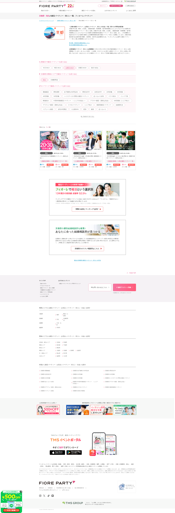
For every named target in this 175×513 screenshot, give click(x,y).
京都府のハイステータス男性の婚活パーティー (117, 378)
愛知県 (58, 347)
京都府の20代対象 (77, 374)
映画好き (46, 100)
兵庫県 (72, 350)
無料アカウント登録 (123, 287)
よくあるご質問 (131, 10)
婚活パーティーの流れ (88, 10)
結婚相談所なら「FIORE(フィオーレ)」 (112, 1)
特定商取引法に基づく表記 (64, 488)
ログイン (103, 5)
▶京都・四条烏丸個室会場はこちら (79, 43)
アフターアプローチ (45, 285)
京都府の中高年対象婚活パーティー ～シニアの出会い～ (85, 382)
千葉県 (65, 345)
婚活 (92, 109)
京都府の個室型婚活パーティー (113, 387)
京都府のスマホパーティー (80, 387)
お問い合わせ (130, 5)
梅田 (58, 314)
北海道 (58, 342)
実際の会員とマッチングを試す (87, 209)
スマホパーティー (74, 105)
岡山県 (58, 353)
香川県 (65, 353)
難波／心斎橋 (65, 314)
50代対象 (56, 96)
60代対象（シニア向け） (122, 100)
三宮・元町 (59, 324)
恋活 (84, 109)
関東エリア (42, 345)
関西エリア (42, 350)
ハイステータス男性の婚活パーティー (76, 96)
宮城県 (65, 342)
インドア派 (124, 96)
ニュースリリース (44, 294)
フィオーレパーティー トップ (46, 20)
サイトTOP (42, 280)
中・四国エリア (43, 353)
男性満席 (56, 92)
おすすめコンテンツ (111, 10)
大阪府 (58, 350)
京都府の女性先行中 (46, 374)
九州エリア (42, 356)
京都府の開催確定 (45, 370)
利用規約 (50, 488)
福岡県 (58, 356)
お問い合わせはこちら (99, 287)
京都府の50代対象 (77, 378)
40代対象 (46, 96)
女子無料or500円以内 (71, 92)
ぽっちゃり (102, 109)
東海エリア (42, 347)
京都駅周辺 (54, 80)
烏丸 (44, 80)
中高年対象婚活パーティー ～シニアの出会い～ (70, 100)
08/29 (70, 68)
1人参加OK (75, 109)
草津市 (58, 327)
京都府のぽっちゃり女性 (47, 381)
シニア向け (88, 105)
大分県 (65, 356)
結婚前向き (119, 105)
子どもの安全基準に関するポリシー (48, 490)
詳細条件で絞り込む (88, 116)
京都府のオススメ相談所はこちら (87, 248)
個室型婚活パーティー (104, 105)
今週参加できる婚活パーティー (48, 290)
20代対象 (109, 92)
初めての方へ (45, 10)
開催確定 (46, 92)
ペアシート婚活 (48, 109)
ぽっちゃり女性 (99, 96)
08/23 (46, 68)
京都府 (65, 350)
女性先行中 (98, 92)
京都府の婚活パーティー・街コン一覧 (66, 20)
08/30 (82, 68)
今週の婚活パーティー (65, 10)
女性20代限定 (62, 109)
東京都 (58, 345)
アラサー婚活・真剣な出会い (99, 100)
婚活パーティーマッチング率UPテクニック (70, 283)
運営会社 (41, 488)
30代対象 (120, 92)
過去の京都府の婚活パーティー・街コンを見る (87, 260)
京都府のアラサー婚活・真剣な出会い (115, 381)
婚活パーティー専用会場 (46, 292)
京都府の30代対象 (110, 374)
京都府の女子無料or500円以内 (81, 370)
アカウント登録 (116, 5)
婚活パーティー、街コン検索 (47, 288)
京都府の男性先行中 (110, 370)
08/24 (57, 68)
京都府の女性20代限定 (79, 390)
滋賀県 (79, 350)
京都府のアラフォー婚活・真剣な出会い (51, 387)
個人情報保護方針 (79, 488)
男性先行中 (86, 92)
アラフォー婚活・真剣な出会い (53, 105)
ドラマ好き (112, 96)
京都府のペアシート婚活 (47, 390)
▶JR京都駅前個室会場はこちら (78, 45)
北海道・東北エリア (44, 342)
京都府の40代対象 (45, 378)
